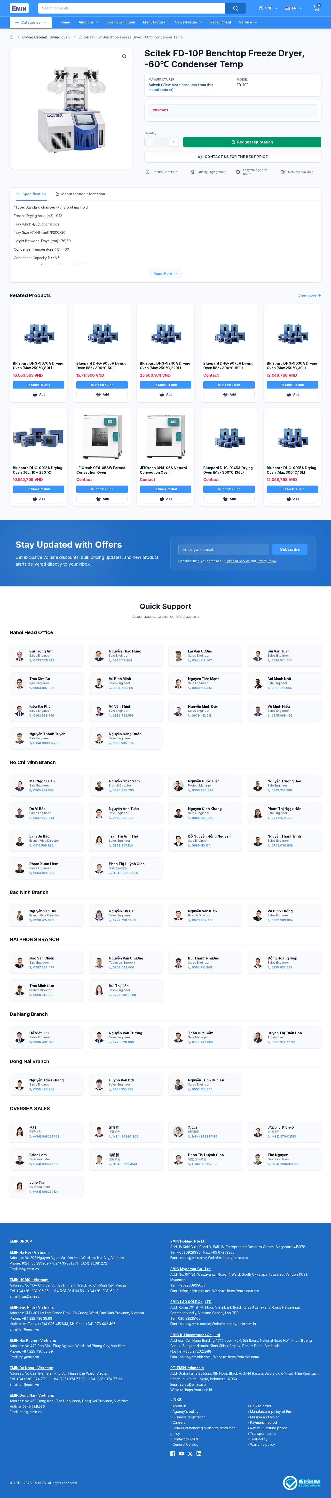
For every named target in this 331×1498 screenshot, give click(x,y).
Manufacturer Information (83, 194)
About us (86, 22)
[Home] (12, 37)
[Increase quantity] (173, 142)
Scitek (154, 85)
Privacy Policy (266, 561)
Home (65, 22)
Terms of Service (237, 561)
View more (307, 295)
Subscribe (290, 549)
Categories (30, 22)
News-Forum (186, 22)
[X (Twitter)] (190, 1453)
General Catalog (185, 1444)
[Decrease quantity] (150, 142)
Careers (179, 1422)
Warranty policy (262, 1444)
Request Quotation (255, 142)
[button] (71, 108)
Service (245, 22)
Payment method (263, 1422)
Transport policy (263, 1433)
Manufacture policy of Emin (271, 1411)
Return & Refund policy (268, 1428)
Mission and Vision (265, 1417)
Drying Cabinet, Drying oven (46, 37)
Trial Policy (259, 1439)
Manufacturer (155, 22)
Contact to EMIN (185, 1439)
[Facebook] (172, 1453)
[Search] (235, 8)
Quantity (150, 133)
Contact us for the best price (236, 157)
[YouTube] (181, 1453)
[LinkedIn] (199, 1453)
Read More (163, 273)
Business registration (189, 1417)
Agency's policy (185, 1411)
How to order (260, 1406)
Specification (34, 194)
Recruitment (220, 22)
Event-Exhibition (121, 22)
